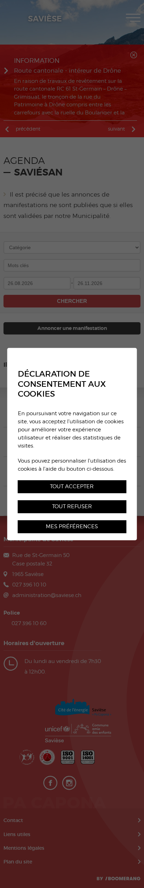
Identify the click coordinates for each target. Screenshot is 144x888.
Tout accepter (72, 486)
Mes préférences (72, 526)
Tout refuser (72, 506)
